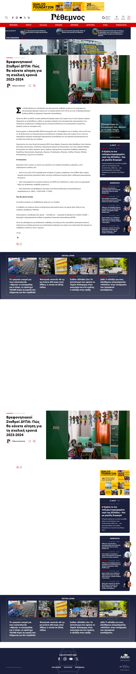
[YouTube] (21, 18)
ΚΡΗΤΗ (28, 25)
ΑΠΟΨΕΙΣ (74, 25)
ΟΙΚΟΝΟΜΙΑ (9, 57)
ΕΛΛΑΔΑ (43, 25)
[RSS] (29, 18)
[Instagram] (17, 18)
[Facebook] (13, 18)
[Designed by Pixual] (125, 667)
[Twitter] (25, 18)
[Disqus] (68, 330)
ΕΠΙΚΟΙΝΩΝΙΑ (79, 667)
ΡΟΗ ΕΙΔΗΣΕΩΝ (12, 38)
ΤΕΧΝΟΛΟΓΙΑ (121, 25)
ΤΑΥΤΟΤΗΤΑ (68, 667)
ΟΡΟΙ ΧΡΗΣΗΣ (56, 667)
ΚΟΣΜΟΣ (58, 25)
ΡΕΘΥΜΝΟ (13, 25)
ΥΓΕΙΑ (105, 25)
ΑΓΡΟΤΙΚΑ (90, 25)
